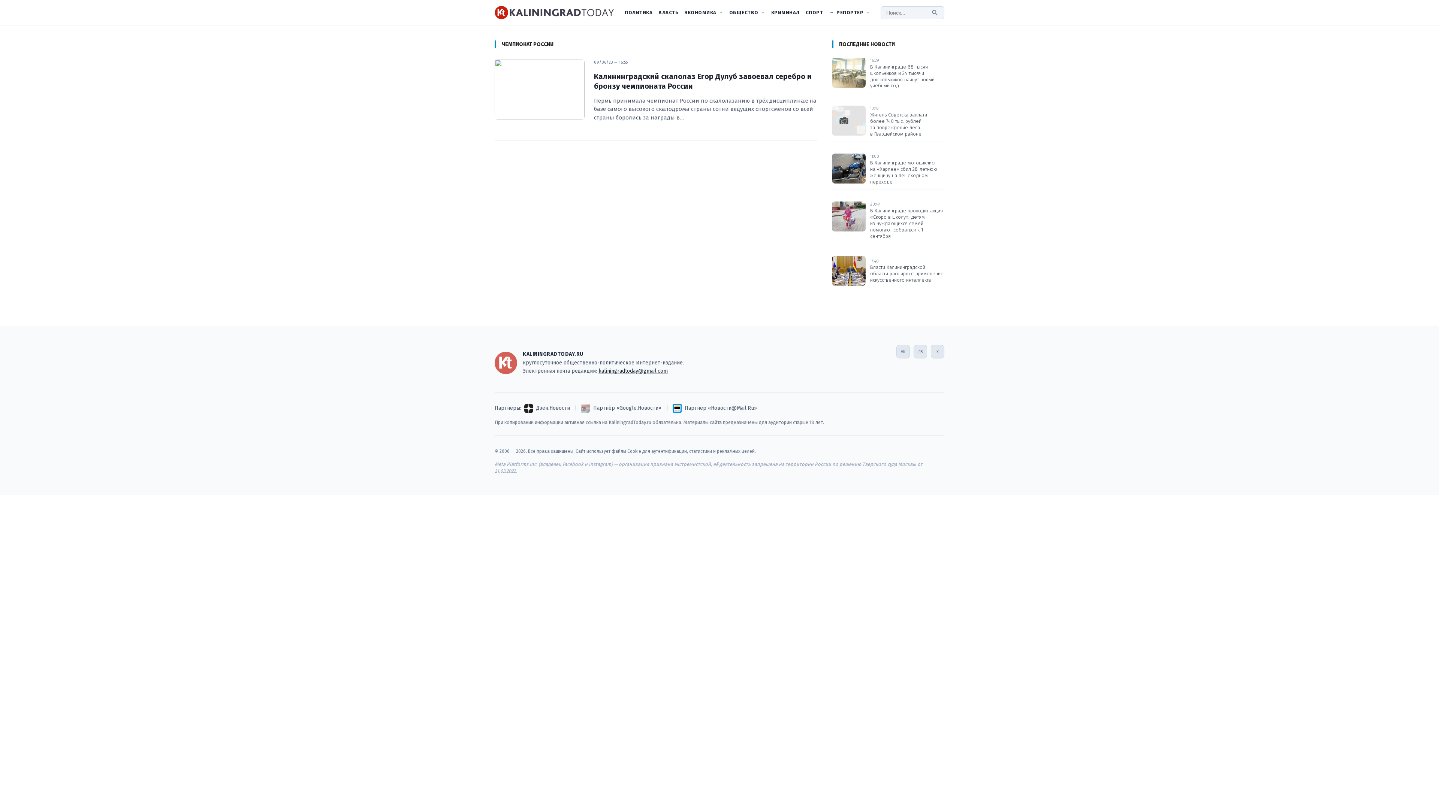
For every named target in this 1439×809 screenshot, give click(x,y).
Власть (668, 12)
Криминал (785, 12)
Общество (743, 12)
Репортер (849, 12)
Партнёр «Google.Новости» (627, 408)
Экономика (701, 12)
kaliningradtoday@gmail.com (633, 371)
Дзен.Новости (553, 408)
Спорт (814, 12)
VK (903, 351)
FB (920, 351)
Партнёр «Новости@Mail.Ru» (721, 408)
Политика (638, 12)
